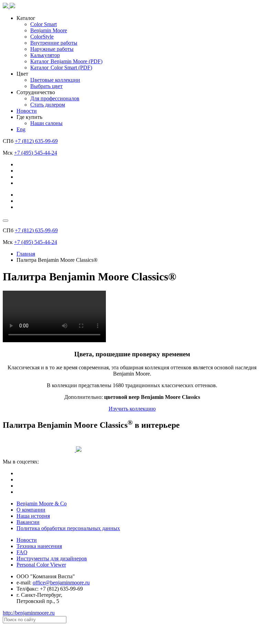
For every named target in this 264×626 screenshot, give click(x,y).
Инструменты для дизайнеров (51, 558)
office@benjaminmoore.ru (61, 582)
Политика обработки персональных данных (68, 528)
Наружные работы (52, 49)
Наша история (33, 516)
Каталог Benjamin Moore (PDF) (66, 61)
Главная (25, 254)
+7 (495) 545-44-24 (35, 153)
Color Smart (43, 24)
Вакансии (28, 522)
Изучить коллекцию (132, 409)
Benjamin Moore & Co (41, 503)
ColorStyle (42, 37)
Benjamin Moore (48, 30)
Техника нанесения (39, 546)
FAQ (22, 552)
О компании (30, 510)
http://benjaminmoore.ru (29, 613)
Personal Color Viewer (41, 565)
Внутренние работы (53, 43)
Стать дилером (47, 105)
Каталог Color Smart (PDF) (61, 67)
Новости (26, 111)
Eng (20, 129)
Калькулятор (45, 55)
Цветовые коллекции (55, 80)
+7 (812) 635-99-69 (36, 141)
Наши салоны (46, 123)
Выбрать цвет (46, 86)
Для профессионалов (54, 98)
